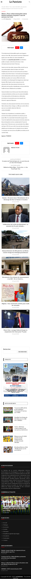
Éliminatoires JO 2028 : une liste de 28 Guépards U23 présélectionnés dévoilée (20, 439)
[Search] (29, 2)
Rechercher (7, 349)
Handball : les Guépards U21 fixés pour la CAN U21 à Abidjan (20, 419)
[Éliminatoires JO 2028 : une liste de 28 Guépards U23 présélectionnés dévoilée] (8, 439)
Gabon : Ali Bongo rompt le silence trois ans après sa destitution (21, 428)
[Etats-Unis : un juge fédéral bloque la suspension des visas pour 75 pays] (15, 319)
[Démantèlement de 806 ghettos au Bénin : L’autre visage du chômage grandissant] (15, 239)
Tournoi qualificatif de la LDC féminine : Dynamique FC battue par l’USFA (20, 410)
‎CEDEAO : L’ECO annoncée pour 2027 (11, 569)
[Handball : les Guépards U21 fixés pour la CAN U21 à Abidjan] (8, 420)
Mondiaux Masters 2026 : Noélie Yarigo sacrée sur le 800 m (21, 449)
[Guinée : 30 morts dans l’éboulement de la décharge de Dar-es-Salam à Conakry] (15, 187)
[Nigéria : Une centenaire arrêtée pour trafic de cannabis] (15, 292)
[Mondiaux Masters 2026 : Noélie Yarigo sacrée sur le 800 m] (8, 449)
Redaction (15, 147)
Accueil (3, 6)
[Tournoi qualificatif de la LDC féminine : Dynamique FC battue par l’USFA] (8, 410)
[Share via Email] (21, 47)
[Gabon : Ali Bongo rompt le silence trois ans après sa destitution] (8, 429)
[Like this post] (17, 47)
